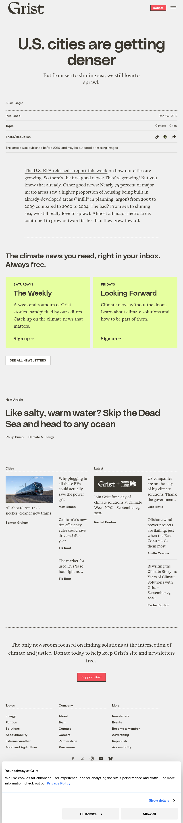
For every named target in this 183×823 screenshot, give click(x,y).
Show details (159, 800)
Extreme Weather (18, 741)
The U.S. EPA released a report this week (66, 170)
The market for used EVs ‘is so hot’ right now (71, 566)
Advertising (120, 735)
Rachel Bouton (105, 522)
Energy (11, 716)
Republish (119, 741)
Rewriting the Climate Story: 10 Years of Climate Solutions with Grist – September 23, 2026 (162, 582)
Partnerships (68, 741)
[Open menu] (173, 7)
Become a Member (126, 728)
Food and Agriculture (21, 747)
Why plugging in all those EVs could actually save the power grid (73, 489)
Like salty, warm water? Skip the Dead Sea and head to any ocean (83, 418)
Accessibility (121, 747)
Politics (11, 722)
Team (62, 722)
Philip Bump (15, 437)
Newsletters (120, 716)
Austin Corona (158, 553)
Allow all (149, 814)
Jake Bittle (155, 507)
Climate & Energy (41, 437)
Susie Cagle (14, 103)
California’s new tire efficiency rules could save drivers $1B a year (73, 530)
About (63, 716)
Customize (88, 814)
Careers (64, 735)
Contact (65, 728)
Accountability (16, 735)
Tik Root (65, 548)
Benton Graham (17, 522)
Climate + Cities (166, 125)
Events (117, 722)
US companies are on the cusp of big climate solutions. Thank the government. (162, 489)
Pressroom (67, 747)
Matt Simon (67, 507)
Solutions (13, 728)
